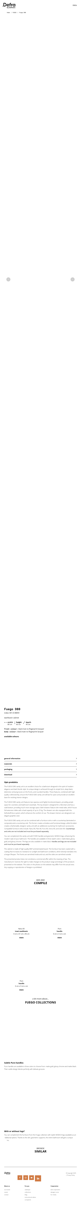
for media (53, 1194)
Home (8, 12)
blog (26, 1194)
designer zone (55, 1192)
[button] (40, 758)
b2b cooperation (55, 1189)
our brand (7, 1189)
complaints (28, 1199)
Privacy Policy (71, 1175)
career (6, 1192)
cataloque (27, 1189)
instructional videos (30, 1197)
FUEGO (14, 12)
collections (28, 1192)
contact (6, 1194)
